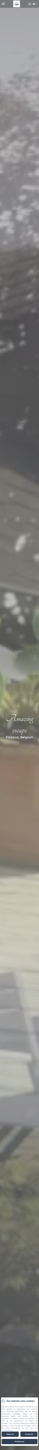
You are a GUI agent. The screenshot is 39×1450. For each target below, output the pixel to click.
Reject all (10, 1434)
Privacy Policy (7, 1430)
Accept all (29, 1434)
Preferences (19, 1441)
